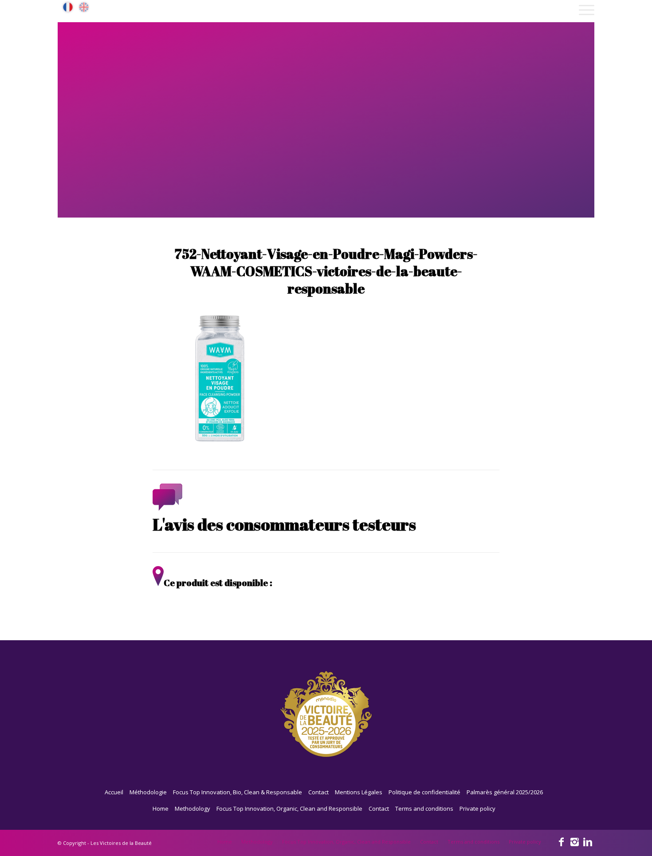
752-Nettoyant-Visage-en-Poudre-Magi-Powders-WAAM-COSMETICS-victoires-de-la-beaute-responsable (326, 271)
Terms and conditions (424, 808)
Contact (318, 792)
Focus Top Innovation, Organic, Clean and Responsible (289, 808)
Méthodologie (148, 792)
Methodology (192, 808)
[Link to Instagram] (574, 841)
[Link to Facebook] (561, 841)
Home (161, 808)
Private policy (477, 808)
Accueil (114, 792)
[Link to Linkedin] (587, 841)
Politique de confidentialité (424, 792)
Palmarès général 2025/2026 (505, 792)
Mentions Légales (358, 792)
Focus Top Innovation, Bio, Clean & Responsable (237, 792)
